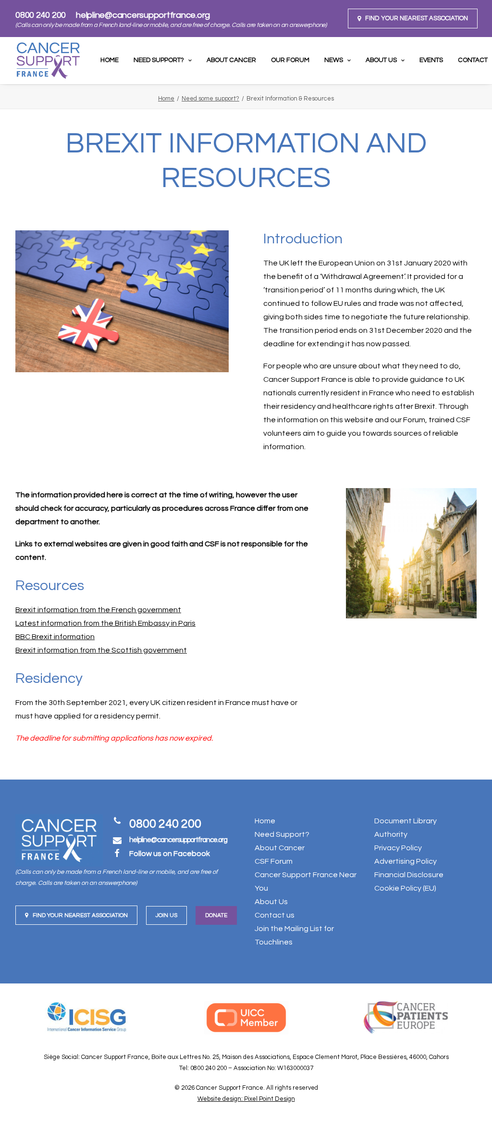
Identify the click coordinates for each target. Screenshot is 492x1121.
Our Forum (290, 60)
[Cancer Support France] (48, 60)
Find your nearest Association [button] (80, 915)
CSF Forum (274, 861)
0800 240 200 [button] (165, 824)
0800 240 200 (40, 15)
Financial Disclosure (408, 875)
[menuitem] (412, 18)
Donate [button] (216, 915)
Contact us (275, 915)
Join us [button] (166, 915)
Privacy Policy (398, 848)
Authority (390, 834)
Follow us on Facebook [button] (169, 853)
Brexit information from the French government (98, 610)
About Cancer (231, 60)
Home (109, 60)
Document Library (405, 821)
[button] (412, 18)
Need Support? (282, 834)
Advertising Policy (405, 861)
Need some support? (210, 98)
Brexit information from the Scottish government (101, 650)
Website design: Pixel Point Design (246, 1099)
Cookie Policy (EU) (405, 888)
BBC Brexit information (55, 637)
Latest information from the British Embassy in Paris (105, 623)
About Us (381, 60)
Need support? (159, 60)
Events (431, 60)
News (333, 60)
